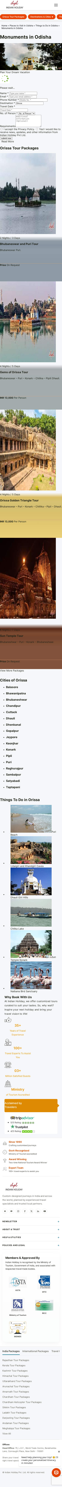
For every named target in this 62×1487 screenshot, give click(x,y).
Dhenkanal (13, 724)
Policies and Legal (13, 1245)
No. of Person (9, 113)
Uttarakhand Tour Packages (17, 1381)
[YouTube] (44, 1211)
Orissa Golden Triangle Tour (19, 500)
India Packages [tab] (11, 1351)
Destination (7, 103)
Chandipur (13, 706)
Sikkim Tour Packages (14, 1407)
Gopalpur (12, 731)
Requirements (7, 126)
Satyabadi (13, 781)
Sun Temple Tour (11, 636)
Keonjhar (12, 743)
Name (4, 93)
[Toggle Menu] (56, 5)
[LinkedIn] (38, 1211)
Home (4, 25)
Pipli (9, 756)
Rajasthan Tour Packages (15, 1360)
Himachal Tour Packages (15, 1375)
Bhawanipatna (16, 693)
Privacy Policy (26, 129)
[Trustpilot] (5, 1211)
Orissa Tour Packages (13, 16)
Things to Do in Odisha (47, 25)
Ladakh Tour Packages (14, 1412)
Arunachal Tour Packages (15, 1386)
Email (4, 96)
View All (6, 1433)
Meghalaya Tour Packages (16, 1428)
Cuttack (11, 712)
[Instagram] (18, 1211)
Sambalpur (13, 774)
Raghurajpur (14, 768)
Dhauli (10, 718)
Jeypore (11, 737)
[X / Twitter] (31, 1211)
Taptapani (13, 787)
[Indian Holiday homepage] (14, 1187)
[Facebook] (24, 1211)
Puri (9, 762)
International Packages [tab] (35, 1351)
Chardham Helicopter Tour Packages (22, 1402)
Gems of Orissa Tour (14, 372)
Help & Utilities (11, 1237)
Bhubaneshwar (16, 699)
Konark (11, 749)
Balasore (12, 687)
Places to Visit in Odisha (21, 25)
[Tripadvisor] (11, 1211)
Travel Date (7, 106)
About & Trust (11, 1229)
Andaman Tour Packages (15, 1423)
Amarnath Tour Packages (15, 1391)
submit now (6, 138)
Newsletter (9, 1221)
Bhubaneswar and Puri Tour (19, 244)
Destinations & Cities (40, 16)
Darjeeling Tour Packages (16, 1417)
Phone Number (9, 99)
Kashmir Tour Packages (15, 1370)
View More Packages (12, 670)
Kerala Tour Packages (13, 1365)
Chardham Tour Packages (16, 1396)
